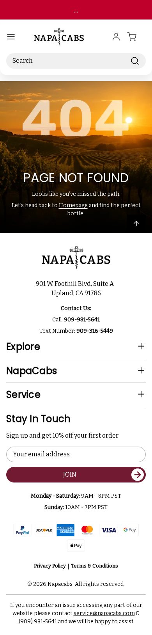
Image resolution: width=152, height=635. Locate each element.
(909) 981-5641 (38, 621)
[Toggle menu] (11, 36)
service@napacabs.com (104, 613)
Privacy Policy (50, 566)
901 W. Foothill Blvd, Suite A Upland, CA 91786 (76, 288)
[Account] (116, 36)
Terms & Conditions (94, 566)
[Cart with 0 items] (136, 36)
